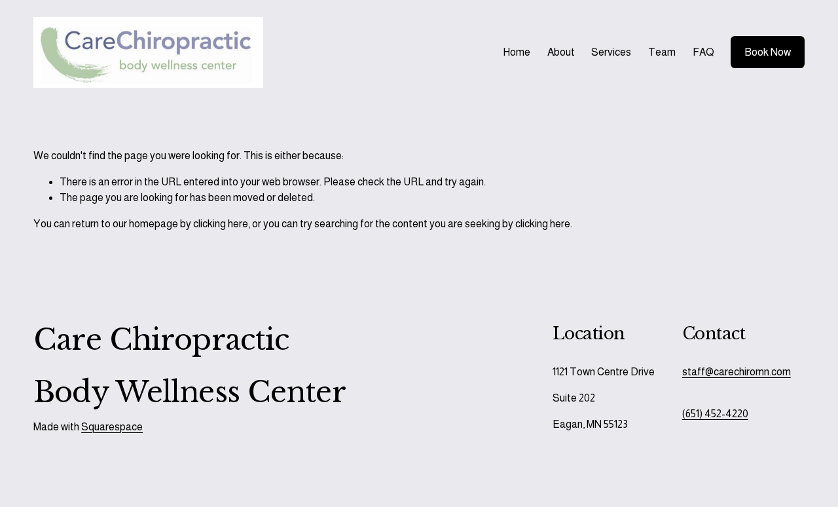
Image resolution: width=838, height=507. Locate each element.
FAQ (703, 52)
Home (516, 52)
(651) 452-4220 (715, 413)
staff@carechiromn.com (736, 371)
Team (662, 52)
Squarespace (112, 426)
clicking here (220, 223)
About (561, 52)
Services (611, 52)
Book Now (767, 52)
